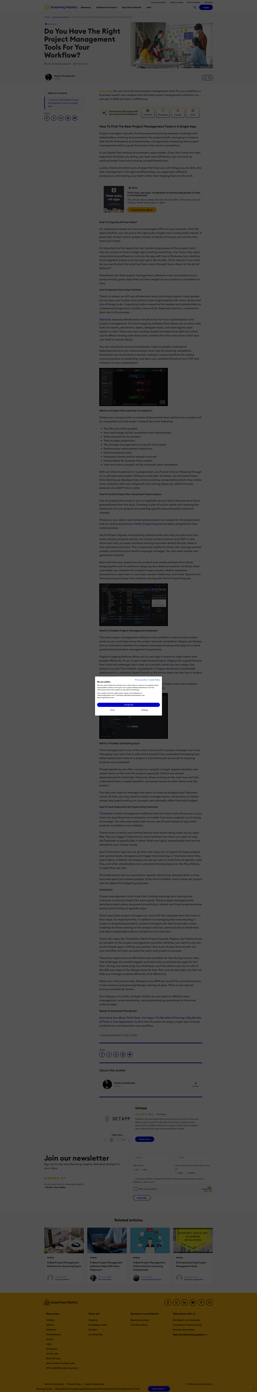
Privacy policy (141, 680)
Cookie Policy (154, 680)
